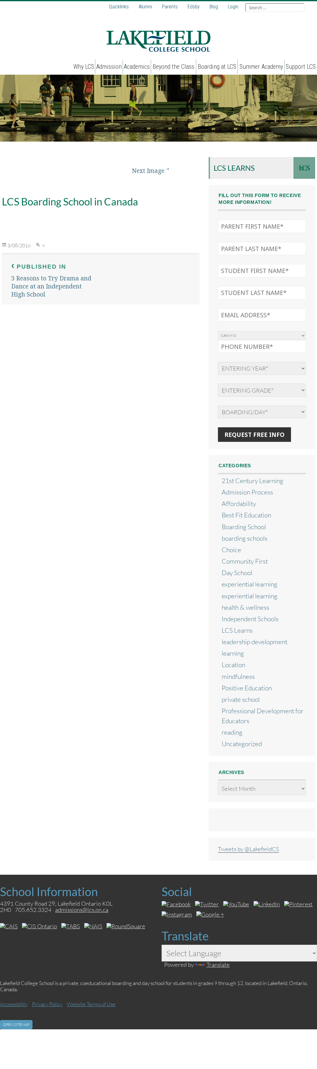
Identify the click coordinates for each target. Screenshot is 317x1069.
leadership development (254, 641)
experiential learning (249, 584)
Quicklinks (119, 7)
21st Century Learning (252, 480)
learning (233, 653)
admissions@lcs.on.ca (81, 909)
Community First (245, 561)
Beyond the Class (173, 66)
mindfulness (238, 676)
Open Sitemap (16, 1024)
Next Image (148, 170)
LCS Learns (234, 167)
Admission (109, 66)
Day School (237, 572)
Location (233, 664)
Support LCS (301, 66)
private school (241, 699)
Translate (218, 964)
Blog (214, 7)
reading (232, 732)
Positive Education (247, 688)
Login (233, 7)
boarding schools (244, 538)
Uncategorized (242, 743)
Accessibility (14, 1004)
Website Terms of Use (91, 1004)
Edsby (194, 7)
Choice (231, 549)
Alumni (145, 7)
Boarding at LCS (217, 66)
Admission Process (247, 492)
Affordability (239, 503)
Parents (170, 7)
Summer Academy (261, 66)
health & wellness (245, 607)
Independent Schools (250, 618)
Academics (137, 66)
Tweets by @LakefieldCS (248, 848)
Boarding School (244, 526)
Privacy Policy (47, 1004)
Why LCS (83, 66)
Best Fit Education (246, 515)
